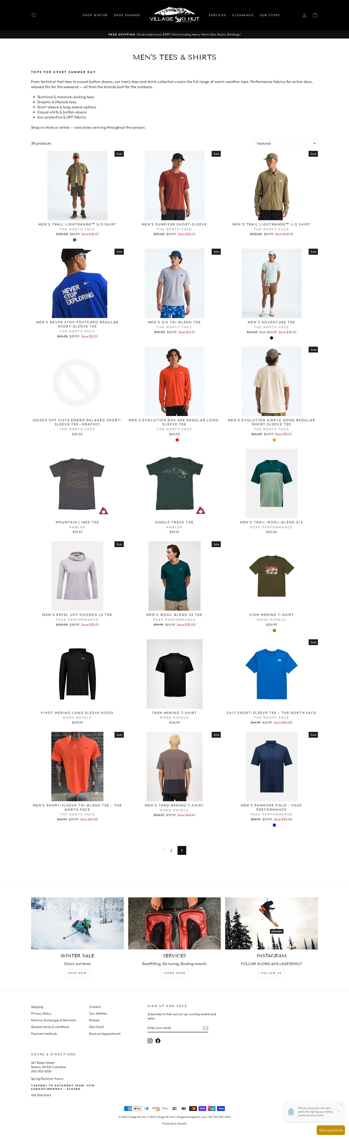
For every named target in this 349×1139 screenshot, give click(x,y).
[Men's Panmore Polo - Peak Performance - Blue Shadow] (269, 825)
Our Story (270, 15)
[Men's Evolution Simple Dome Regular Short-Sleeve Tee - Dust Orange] (274, 440)
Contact (95, 1007)
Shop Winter (95, 15)
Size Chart (96, 1027)
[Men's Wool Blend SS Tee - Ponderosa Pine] (172, 630)
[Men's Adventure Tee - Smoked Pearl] (266, 338)
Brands (94, 1020)
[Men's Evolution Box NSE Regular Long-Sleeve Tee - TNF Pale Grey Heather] (172, 440)
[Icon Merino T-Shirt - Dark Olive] (274, 630)
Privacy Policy (41, 1013)
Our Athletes (98, 1013)
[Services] (174, 923)
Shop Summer (127, 15)
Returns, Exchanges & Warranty (53, 1020)
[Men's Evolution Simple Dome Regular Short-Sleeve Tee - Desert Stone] (269, 440)
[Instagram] (271, 923)
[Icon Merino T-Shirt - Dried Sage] (269, 630)
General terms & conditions (50, 1027)
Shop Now (77, 972)
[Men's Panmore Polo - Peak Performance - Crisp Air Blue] (274, 825)
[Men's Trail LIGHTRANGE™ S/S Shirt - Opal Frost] (80, 240)
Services (217, 15)
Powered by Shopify (174, 1123)
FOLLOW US (271, 972)
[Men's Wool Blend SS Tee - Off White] (177, 630)
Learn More (174, 972)
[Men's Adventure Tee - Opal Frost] (277, 338)
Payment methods (44, 1034)
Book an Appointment (105, 1034)
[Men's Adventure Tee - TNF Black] (271, 338)
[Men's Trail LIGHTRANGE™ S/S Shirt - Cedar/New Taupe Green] (75, 240)
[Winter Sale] (77, 923)
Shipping (37, 1007)
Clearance (243, 15)
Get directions (41, 1095)
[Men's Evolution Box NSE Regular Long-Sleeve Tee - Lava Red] (177, 440)
